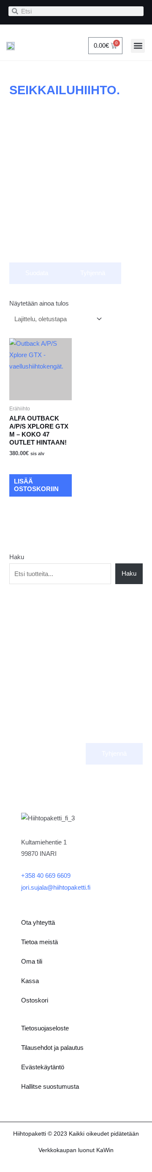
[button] (138, 46)
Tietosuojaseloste (45, 1028)
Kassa (30, 981)
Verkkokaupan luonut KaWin (76, 1150)
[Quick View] (23, 465)
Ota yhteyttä (38, 922)
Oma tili (31, 961)
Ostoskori (34, 1000)
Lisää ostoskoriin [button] (36, 485)
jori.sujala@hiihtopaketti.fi (55, 887)
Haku (16, 557)
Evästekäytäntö (42, 1067)
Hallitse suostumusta (50, 1086)
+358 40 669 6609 (46, 875)
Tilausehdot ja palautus (52, 1047)
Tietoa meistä (39, 942)
